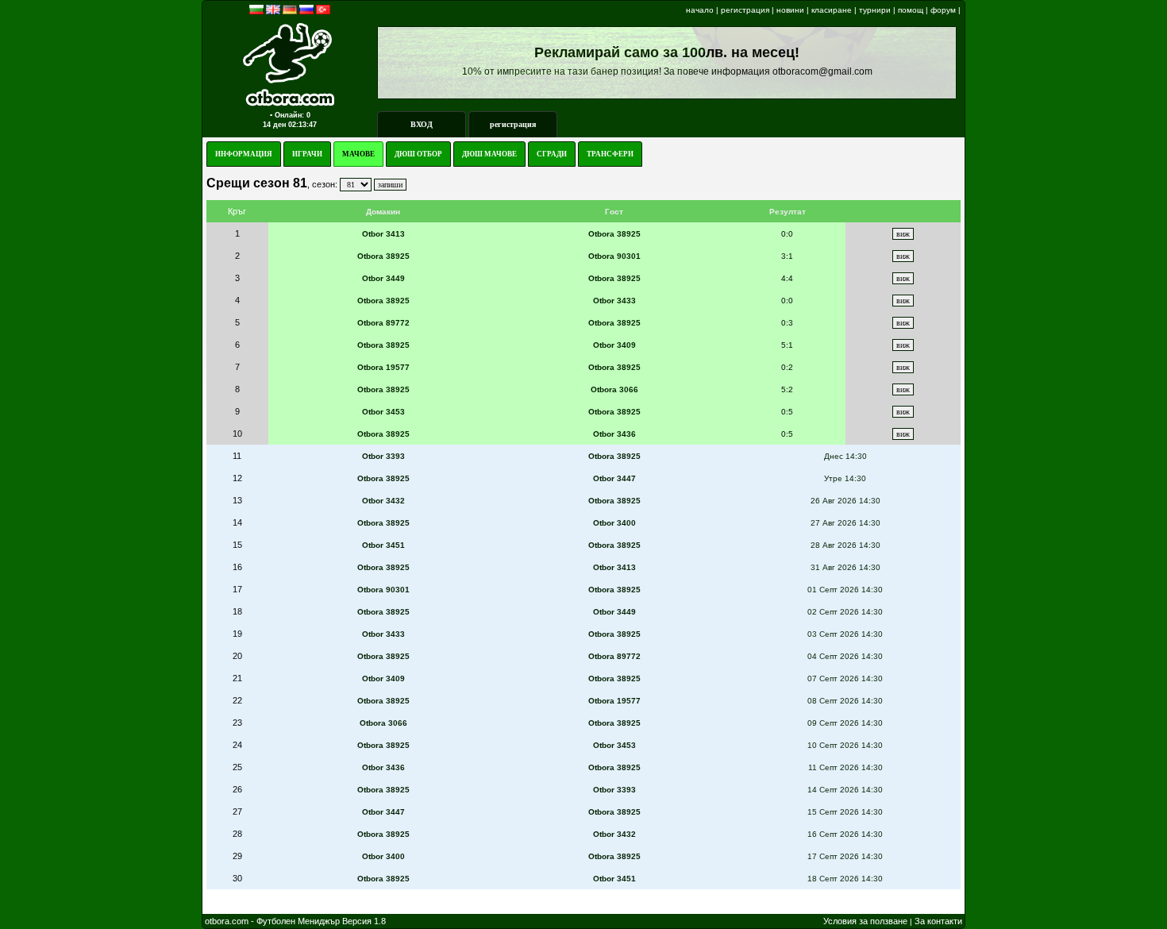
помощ (910, 10)
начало (700, 10)
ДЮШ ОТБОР (418, 154)
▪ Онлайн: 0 (290, 115)
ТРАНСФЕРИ (610, 154)
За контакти (938, 921)
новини (790, 10)
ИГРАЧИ (307, 154)
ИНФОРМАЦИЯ (243, 154)
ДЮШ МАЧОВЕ (489, 154)
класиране (831, 10)
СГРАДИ (552, 154)
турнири (875, 10)
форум (943, 10)
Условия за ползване (865, 921)
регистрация (745, 10)
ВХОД (421, 124)
